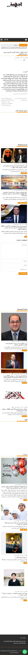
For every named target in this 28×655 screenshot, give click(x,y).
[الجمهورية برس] (26, 39)
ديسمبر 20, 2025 (22, 224)
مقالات (22, 173)
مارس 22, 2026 (23, 520)
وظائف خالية (24, 350)
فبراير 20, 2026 (23, 163)
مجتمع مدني (15, 93)
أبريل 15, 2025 (23, 341)
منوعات (25, 500)
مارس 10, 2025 (23, 374)
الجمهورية (16, 163)
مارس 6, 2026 (23, 591)
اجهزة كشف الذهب (16, 641)
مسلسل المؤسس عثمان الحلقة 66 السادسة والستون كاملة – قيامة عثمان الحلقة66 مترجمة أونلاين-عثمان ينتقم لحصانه (7, 102)
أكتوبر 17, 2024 (23, 407)
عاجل (19, 93)
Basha (16, 57)
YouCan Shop (8, 641)
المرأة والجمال (23, 93)
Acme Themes (15, 652)
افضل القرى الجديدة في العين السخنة (21, 99)
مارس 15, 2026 (23, 555)
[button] (24, 651)
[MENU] (1, 40)
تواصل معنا (22, 637)
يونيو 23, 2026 (23, 484)
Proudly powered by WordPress (8, 651)
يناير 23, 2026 (23, 190)
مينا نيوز (23, 641)
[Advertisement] (14, 23)
